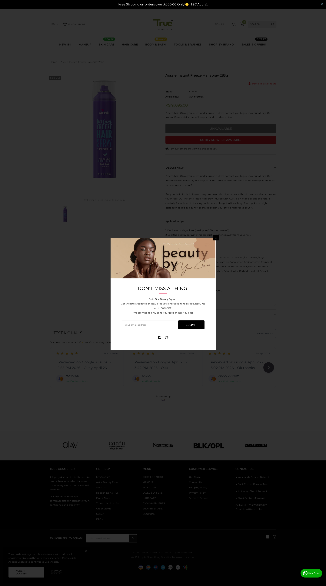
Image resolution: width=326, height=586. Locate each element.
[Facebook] (159, 337)
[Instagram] (166, 337)
